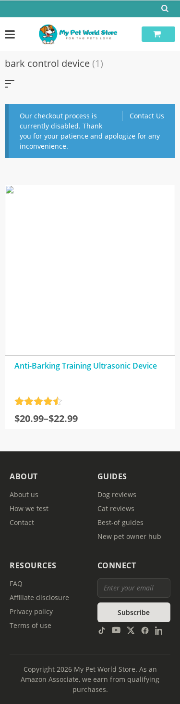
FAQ (16, 583)
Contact (22, 522)
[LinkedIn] (159, 630)
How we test (29, 508)
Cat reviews (115, 508)
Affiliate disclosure (39, 597)
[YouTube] (116, 630)
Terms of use (30, 625)
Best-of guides (120, 522)
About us (24, 494)
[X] (130, 630)
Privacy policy (31, 611)
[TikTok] (101, 630)
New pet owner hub (129, 536)
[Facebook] (145, 630)
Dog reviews (116, 494)
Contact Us (147, 115)
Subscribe (134, 612)
